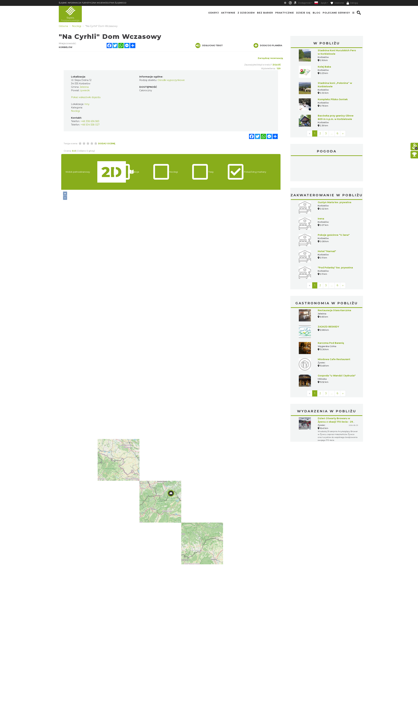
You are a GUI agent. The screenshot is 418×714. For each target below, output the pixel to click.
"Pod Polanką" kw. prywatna (335, 267)
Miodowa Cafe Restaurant (334, 359)
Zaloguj (354, 3)
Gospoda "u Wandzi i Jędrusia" (337, 375)
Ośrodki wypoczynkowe (171, 80)
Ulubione (339, 3)
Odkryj (213, 12)
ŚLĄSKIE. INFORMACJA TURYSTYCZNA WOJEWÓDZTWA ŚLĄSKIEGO (92, 2)
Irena (321, 218)
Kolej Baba (324, 66)
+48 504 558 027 (90, 124)
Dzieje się (303, 12)
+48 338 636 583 (89, 121)
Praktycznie (284, 12)
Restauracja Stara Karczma (334, 310)
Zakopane (326, 169)
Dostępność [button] (304, 3)
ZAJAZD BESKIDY (328, 326)
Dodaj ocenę (106, 143)
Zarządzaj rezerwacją (270, 58)
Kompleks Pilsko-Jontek (333, 99)
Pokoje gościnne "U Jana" (334, 234)
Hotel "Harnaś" (327, 251)
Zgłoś (277, 64)
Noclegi (75, 110)
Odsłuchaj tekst (212, 45)
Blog (316, 12)
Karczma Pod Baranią (331, 342)
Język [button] (323, 3)
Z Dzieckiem (246, 12)
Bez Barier (265, 12)
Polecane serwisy (336, 12)
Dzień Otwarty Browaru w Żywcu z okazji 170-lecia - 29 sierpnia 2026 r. (335, 422)
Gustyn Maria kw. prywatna (334, 202)
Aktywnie (228, 12)
